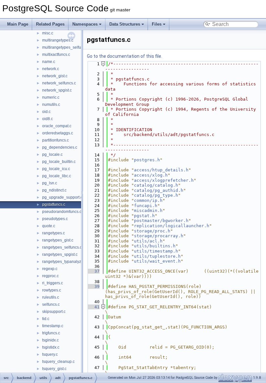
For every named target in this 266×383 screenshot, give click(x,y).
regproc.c (50, 276)
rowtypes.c (51, 290)
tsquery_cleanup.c (58, 361)
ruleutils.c (50, 297)
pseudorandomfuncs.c (61, 211)
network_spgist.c (57, 90)
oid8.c (47, 119)
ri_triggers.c (52, 283)
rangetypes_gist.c (57, 240)
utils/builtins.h (154, 245)
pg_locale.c (52, 154)
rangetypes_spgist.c (60, 254)
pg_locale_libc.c (56, 176)
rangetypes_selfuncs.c (62, 247)
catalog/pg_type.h (156, 195)
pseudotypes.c (55, 218)
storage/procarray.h (158, 235)
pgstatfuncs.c (53, 204)
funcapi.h (145, 205)
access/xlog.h (151, 175)
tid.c (45, 318)
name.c (48, 61)
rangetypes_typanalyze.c (64, 261)
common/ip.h (148, 200)
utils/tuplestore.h (157, 256)
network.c (50, 69)
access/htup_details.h (161, 169)
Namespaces (85, 24)
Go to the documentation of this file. (124, 56)
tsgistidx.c (50, 347)
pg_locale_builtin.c (59, 161)
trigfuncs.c (51, 333)
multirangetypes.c (57, 40)
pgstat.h (144, 215)
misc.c (47, 33)
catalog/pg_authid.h (158, 190)
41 (93, 306)
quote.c (48, 226)
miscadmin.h (148, 210)
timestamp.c (52, 326)
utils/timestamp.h (156, 251)
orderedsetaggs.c (57, 133)
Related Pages (50, 24)
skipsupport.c (54, 311)
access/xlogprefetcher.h (164, 180)
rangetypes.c (53, 233)
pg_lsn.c (49, 183)
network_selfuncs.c (59, 83)
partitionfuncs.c (55, 140)
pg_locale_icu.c (56, 169)
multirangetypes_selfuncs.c (66, 47)
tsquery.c (50, 354)
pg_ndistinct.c (54, 190)
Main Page (17, 24)
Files (157, 24)
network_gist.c (54, 76)
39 (93, 286)
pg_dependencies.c (59, 147)
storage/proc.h (152, 231)
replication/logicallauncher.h (171, 225)
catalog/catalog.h (156, 185)
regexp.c (49, 268)
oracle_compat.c (56, 126)
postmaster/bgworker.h (161, 220)
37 (93, 271)
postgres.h (147, 159)
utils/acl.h (148, 241)
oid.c (46, 111)
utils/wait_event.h (157, 261)
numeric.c (50, 97)
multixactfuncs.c (56, 54)
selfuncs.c (51, 304)
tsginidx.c (50, 340)
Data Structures (124, 24)
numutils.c (51, 104)
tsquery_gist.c (54, 368)
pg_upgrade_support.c (62, 197)
